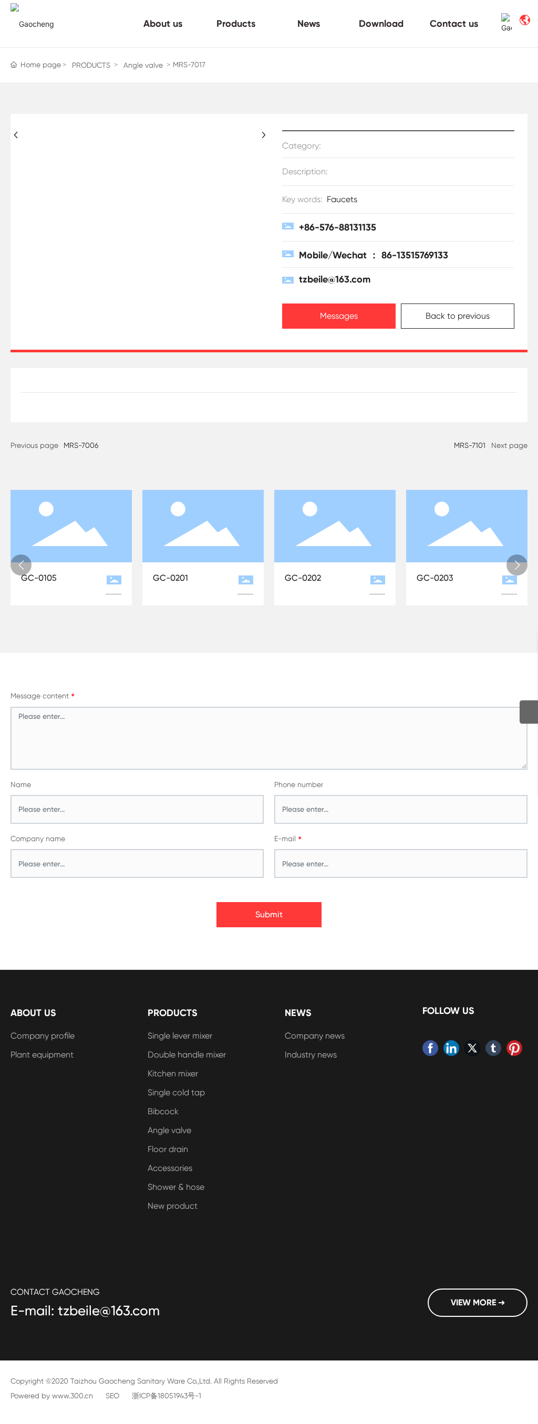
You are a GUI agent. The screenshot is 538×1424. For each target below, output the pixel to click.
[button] (21, 564)
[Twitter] (472, 1048)
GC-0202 (303, 578)
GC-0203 (435, 578)
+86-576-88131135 (337, 227)
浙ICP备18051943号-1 (166, 1395)
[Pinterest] (514, 1048)
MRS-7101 (469, 445)
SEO (112, 1395)
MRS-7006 (81, 445)
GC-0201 (170, 578)
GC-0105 (39, 578)
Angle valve (143, 65)
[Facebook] (430, 1048)
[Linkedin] (451, 1048)
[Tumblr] (493, 1048)
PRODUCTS (91, 65)
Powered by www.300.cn (52, 1395)
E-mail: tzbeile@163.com (85, 1310)
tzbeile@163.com (334, 279)
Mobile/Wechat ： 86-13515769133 (373, 255)
